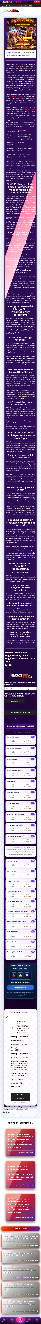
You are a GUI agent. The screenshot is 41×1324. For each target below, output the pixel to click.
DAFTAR (37, 2)
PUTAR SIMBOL (20, 987)
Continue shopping (20, 1102)
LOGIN (30, 2)
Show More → (6, 1112)
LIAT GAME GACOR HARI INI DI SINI (20, 712)
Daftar (20, 1321)
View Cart (20, 1094)
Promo (4, 1322)
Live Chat (37, 1322)
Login (11, 1322)
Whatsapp (29, 1322)
